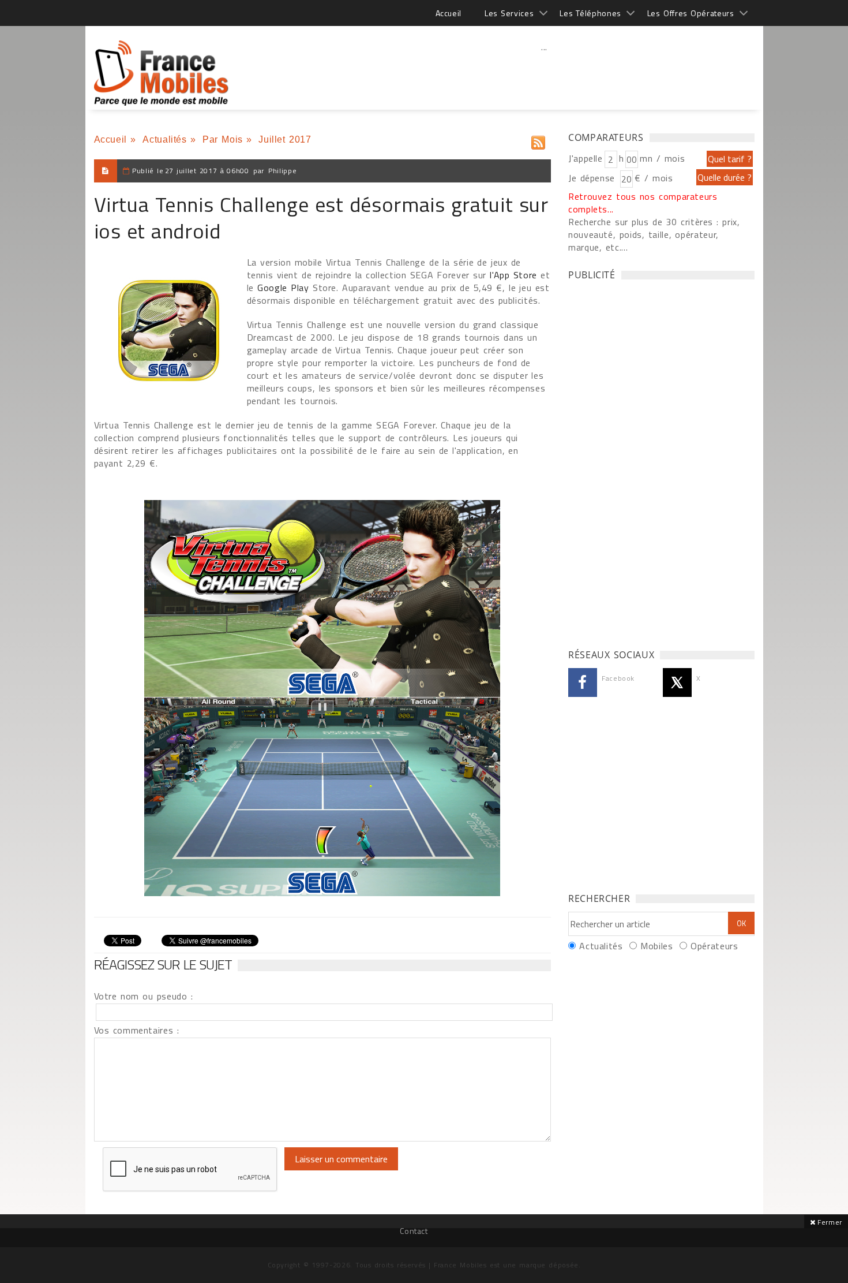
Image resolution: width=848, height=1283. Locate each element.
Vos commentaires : (136, 1030)
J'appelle (585, 158)
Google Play (285, 287)
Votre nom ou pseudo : (143, 996)
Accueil (448, 13)
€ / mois (654, 177)
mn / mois (662, 158)
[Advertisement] (545, 72)
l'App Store (513, 275)
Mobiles (656, 946)
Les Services (509, 13)
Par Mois (222, 139)
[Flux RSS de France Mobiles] (538, 140)
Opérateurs (714, 946)
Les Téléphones (590, 13)
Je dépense (593, 177)
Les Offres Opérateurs (690, 13)
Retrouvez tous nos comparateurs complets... (643, 202)
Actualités (164, 139)
